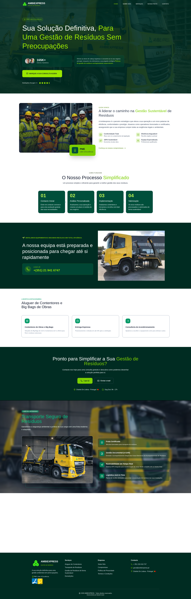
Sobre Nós (101, 564)
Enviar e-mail (105, 381)
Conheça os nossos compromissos (111, 148)
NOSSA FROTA (152, 4)
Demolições (69, 576)
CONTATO (165, 4)
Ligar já (86, 381)
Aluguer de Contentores (73, 564)
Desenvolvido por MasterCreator (95, 595)
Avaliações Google (28, 83)
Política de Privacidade (106, 570)
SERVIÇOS (139, 4)
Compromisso (103, 567)
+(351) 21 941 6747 (47, 270)
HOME (116, 4)
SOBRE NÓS (127, 4)
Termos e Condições (105, 574)
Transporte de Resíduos (73, 567)
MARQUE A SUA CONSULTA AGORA (43, 73)
